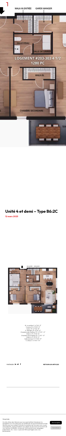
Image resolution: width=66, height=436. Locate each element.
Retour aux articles (51, 364)
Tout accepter (56, 422)
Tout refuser (55, 428)
